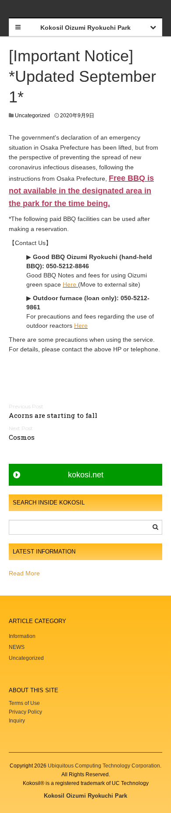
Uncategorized (32, 115)
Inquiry (17, 721)
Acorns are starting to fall (53, 415)
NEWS (17, 647)
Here (69, 284)
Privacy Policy (26, 712)
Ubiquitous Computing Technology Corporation (104, 766)
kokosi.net (85, 474)
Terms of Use (24, 703)
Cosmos (22, 437)
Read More (24, 573)
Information (22, 636)
